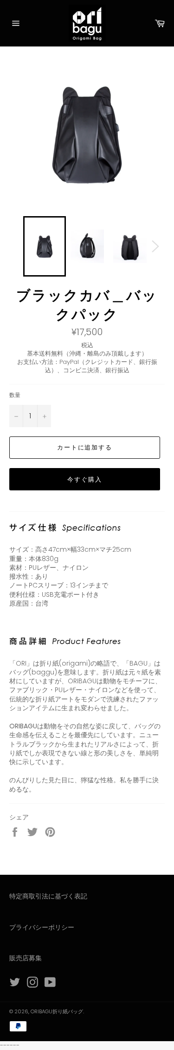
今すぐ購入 (84, 479)
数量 (14, 395)
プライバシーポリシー (41, 927)
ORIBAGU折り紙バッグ (57, 1011)
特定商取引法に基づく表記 (48, 896)
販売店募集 (25, 958)
